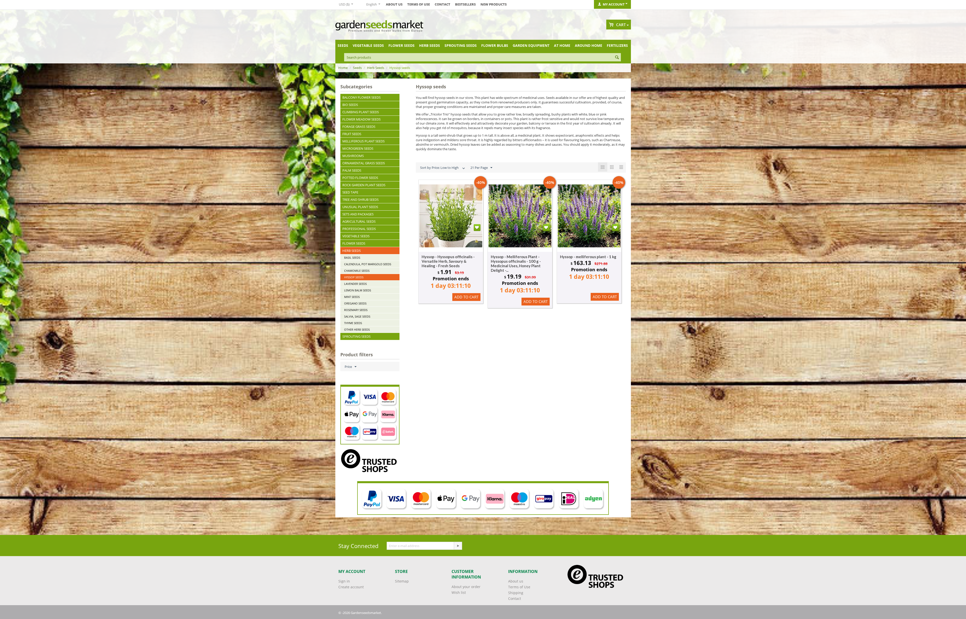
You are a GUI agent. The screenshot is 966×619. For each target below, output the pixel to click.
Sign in (344, 581)
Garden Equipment (531, 45)
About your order (466, 586)
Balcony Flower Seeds (361, 97)
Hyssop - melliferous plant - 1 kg (588, 256)
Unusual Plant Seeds (360, 207)
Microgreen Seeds (357, 148)
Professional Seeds (359, 228)
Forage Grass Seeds (358, 126)
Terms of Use (418, 4)
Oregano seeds (355, 303)
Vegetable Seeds (368, 45)
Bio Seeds (350, 104)
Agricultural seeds (359, 221)
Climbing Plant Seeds (360, 112)
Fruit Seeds (351, 134)
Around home (588, 45)
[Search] (617, 57)
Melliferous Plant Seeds (363, 141)
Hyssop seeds (354, 277)
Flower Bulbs (494, 45)
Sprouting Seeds (461, 45)
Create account (351, 587)
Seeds (343, 45)
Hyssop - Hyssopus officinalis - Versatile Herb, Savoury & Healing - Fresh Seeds (448, 261)
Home (343, 67)
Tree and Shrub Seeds (360, 199)
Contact (442, 4)
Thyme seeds (353, 323)
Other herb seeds (357, 329)
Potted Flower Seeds (360, 177)
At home (562, 45)
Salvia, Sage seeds (357, 316)
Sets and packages (358, 214)
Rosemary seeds (356, 310)
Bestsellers (465, 4)
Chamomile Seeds (357, 271)
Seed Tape (350, 192)
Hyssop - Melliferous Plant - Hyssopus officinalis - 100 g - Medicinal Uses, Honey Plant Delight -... (516, 263)
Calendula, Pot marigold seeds (367, 264)
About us (394, 4)
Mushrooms (353, 155)
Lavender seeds (355, 284)
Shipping (515, 592)
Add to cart (466, 296)
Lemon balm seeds (357, 290)
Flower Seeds (401, 45)
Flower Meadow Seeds (361, 119)
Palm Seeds (351, 170)
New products (493, 4)
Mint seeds (352, 297)
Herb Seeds (429, 45)
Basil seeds (352, 257)
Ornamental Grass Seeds (363, 163)
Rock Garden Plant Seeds (363, 185)
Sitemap (402, 581)
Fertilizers (617, 45)
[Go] (458, 546)
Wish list (459, 592)
